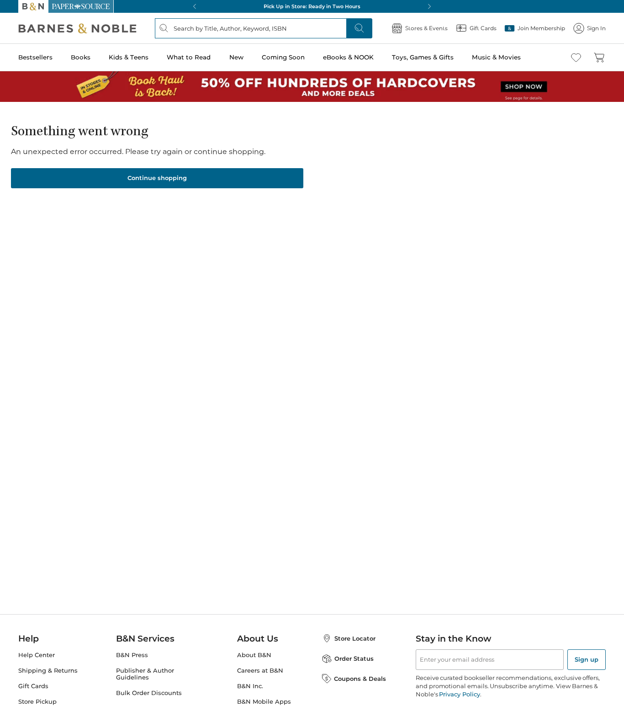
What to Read (189, 57)
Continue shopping (157, 177)
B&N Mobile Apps (264, 701)
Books (80, 57)
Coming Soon (283, 57)
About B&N (254, 655)
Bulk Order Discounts (149, 693)
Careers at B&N (260, 670)
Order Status (354, 658)
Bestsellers (35, 57)
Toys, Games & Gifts (423, 57)
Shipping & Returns (48, 670)
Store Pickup (37, 701)
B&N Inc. (250, 686)
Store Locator (354, 638)
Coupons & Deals (360, 678)
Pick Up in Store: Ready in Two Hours (312, 6)
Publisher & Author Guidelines (145, 674)
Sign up (586, 659)
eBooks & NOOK (348, 57)
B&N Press (132, 655)
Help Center (36, 655)
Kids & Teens (128, 57)
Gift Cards (33, 686)
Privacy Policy (459, 694)
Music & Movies (496, 57)
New (236, 57)
